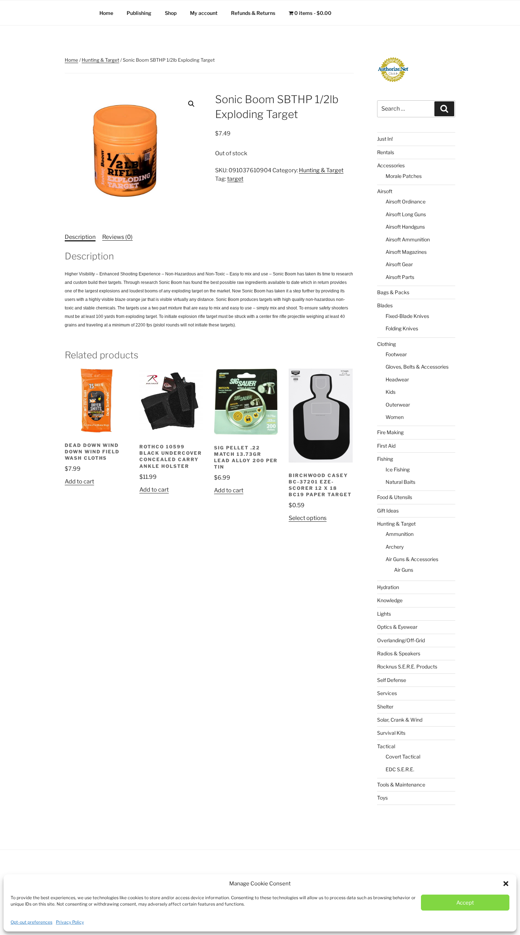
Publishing (139, 13)
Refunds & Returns (253, 13)
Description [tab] (80, 237)
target (235, 178)
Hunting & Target (100, 60)
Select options (308, 518)
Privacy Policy (70, 922)
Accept (465, 903)
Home (106, 13)
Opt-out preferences (31, 922)
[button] (505, 883)
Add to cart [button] (79, 481)
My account (204, 13)
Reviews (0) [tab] (117, 237)
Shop (171, 13)
